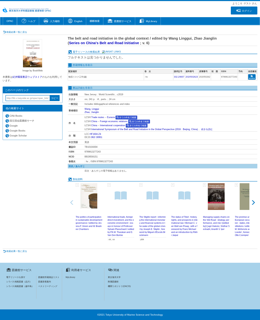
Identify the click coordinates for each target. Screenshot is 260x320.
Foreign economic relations (114, 121)
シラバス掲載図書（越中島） (20, 286)
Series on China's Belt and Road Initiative (104, 43)
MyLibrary (70, 277)
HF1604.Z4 (95, 134)
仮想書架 (252, 78)
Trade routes (97, 117)
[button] (119, 21)
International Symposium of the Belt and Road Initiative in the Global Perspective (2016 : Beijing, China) (144, 129)
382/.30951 (96, 137)
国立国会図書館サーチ (22, 120)
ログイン (247, 10)
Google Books (17, 130)
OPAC (10, 21)
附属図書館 (113, 281)
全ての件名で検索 (127, 117)
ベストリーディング (47, 286)
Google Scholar (18, 135)
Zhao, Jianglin (92, 112)
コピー (54, 98)
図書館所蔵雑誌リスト (48, 277)
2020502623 (192, 77)
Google (14, 125)
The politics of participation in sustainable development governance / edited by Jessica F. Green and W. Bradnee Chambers (89, 223)
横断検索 (95, 21)
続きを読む (207, 129)
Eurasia (111, 117)
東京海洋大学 (114, 277)
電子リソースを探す (15, 277)
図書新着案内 (44, 281)
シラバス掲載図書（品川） (19, 281)
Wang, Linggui (92, 109)
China (94, 121)
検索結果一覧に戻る (16, 32)
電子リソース (80, 51)
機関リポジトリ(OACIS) (119, 286)
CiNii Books (16, 115)
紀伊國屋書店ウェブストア (27, 76)
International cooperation (112, 125)
